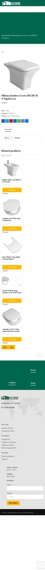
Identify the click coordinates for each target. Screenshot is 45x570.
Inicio (3, 35)
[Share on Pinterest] (11, 121)
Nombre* (10, 493)
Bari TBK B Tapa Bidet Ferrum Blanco (11, 258)
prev (5, 347)
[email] (2, 414)
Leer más (12, 190)
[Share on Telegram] (27, 121)
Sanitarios (14, 35)
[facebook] (6, 414)
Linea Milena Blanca (13, 116)
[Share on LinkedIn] (15, 121)
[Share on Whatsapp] (19, 121)
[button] (2, 52)
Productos (8, 35)
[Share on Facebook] (3, 121)
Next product (42, 355)
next (11, 347)
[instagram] (11, 414)
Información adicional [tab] (8, 130)
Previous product (38, 355)
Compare (4, 103)
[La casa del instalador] (11, 3)
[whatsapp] (15, 414)
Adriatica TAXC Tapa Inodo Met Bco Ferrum (11, 330)
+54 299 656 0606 (9, 407)
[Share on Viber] (23, 121)
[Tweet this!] (7, 121)
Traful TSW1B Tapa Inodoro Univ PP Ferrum (11, 292)
